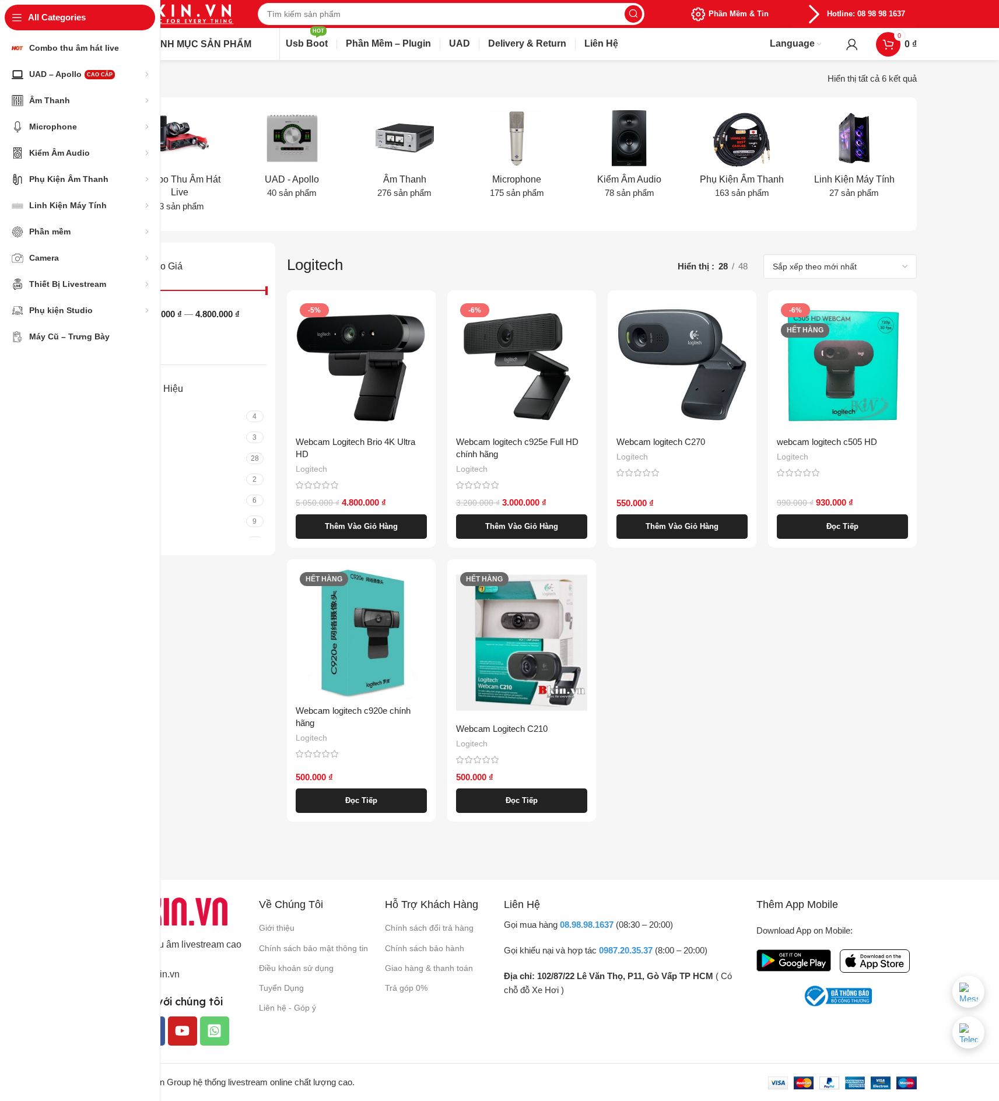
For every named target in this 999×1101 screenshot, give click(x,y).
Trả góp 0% (406, 988)
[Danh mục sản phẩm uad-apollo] (291, 157)
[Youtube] (182, 1031)
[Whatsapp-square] (214, 1031)
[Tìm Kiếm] (633, 14)
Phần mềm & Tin (739, 13)
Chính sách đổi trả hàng (429, 927)
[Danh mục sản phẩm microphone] (517, 157)
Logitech (311, 469)
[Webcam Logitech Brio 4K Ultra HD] (361, 364)
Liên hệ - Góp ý (287, 1007)
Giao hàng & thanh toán (429, 968)
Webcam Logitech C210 (502, 729)
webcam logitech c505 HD (827, 442)
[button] (361, 526)
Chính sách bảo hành (424, 948)
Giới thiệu (277, 927)
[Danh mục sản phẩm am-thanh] (404, 157)
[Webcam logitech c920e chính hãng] (361, 633)
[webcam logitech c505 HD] (842, 364)
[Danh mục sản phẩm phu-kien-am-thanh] (742, 157)
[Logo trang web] (176, 13)
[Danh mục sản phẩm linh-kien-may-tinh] (854, 157)
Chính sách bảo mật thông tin (313, 948)
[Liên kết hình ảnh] (176, 911)
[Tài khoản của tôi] (852, 44)
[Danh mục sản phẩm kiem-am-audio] (629, 157)
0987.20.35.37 (626, 950)
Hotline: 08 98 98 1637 (866, 13)
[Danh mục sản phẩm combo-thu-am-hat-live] (179, 164)
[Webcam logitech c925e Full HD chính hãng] (521, 364)
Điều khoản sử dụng (296, 968)
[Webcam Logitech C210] (521, 642)
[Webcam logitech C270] (682, 364)
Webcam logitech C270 (660, 442)
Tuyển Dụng (281, 988)
